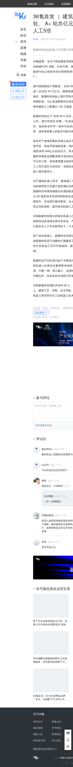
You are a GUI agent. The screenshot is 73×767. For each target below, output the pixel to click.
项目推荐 (39, 312)
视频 (23, 53)
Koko (36, 39)
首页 (23, 29)
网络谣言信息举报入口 (45, 749)
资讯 (23, 41)
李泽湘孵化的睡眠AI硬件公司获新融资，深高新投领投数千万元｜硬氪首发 (50, 660)
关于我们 (56, 727)
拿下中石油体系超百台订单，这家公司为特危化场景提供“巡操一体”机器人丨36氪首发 (50, 622)
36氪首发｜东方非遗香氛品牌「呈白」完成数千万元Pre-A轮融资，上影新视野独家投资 (49, 697)
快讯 (23, 35)
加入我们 (56, 740)
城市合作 (38, 721)
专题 (23, 59)
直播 (23, 47)
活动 (23, 66)
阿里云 (63, 757)
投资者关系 (39, 740)
